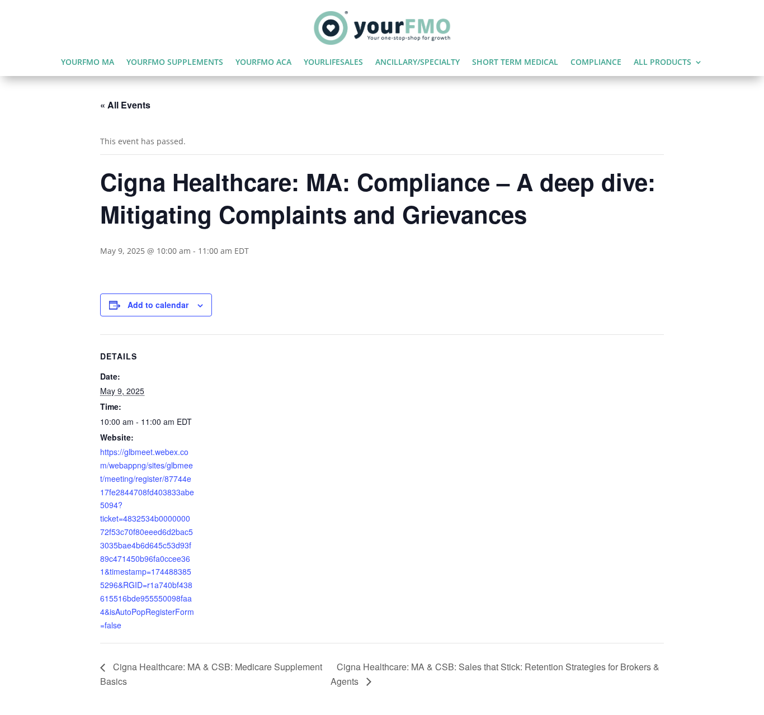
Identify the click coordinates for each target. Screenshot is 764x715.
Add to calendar (158, 304)
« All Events (125, 104)
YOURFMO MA (87, 62)
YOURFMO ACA (263, 62)
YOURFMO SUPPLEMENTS (174, 62)
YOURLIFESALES (333, 62)
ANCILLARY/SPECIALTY (417, 62)
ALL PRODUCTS (662, 62)
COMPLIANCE (595, 62)
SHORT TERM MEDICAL (515, 62)
